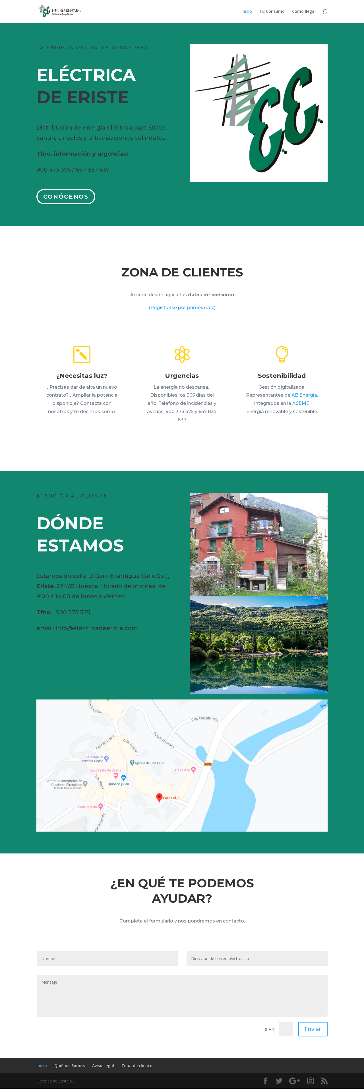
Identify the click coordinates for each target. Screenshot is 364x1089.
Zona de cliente (136, 1065)
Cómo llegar (304, 11)
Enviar (313, 1029)
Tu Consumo (272, 11)
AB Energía (304, 395)
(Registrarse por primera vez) (182, 307)
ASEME (300, 403)
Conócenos (65, 196)
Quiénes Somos (69, 1065)
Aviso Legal (103, 1065)
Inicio (246, 11)
